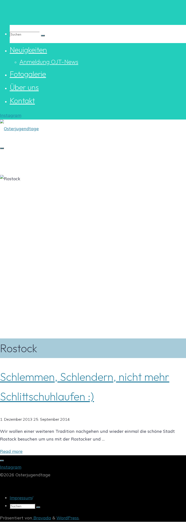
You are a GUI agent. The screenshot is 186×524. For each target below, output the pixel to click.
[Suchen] (43, 35)
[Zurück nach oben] (2, 460)
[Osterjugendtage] (19, 128)
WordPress (67, 518)
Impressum (21, 498)
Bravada (41, 518)
